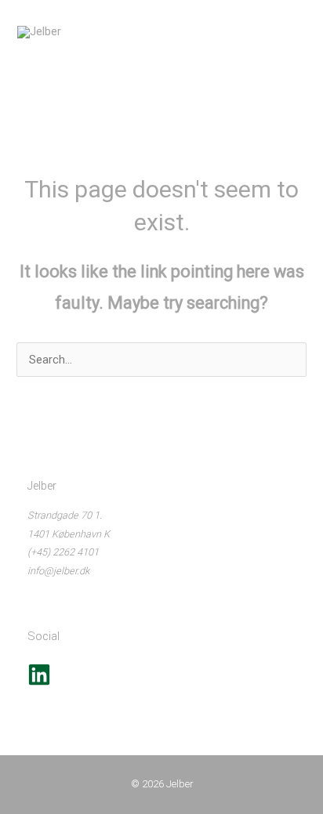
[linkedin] (39, 683)
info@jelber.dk (58, 571)
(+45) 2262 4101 (63, 552)
